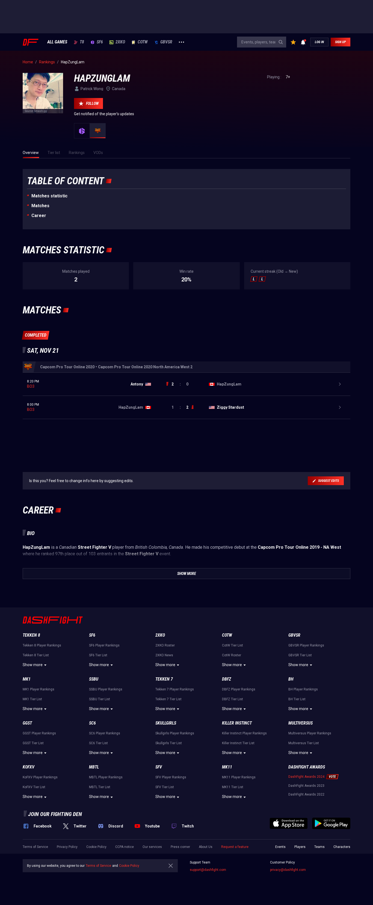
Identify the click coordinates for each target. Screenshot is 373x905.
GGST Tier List (33, 743)
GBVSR (166, 42)
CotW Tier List (232, 645)
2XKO (120, 42)
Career (38, 215)
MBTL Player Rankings (106, 777)
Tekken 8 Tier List (36, 655)
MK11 (227, 767)
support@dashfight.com (208, 870)
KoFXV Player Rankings (40, 777)
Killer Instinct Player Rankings (244, 733)
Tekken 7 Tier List (168, 699)
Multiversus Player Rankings (309, 733)
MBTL (94, 767)
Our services (152, 847)
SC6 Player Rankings (104, 733)
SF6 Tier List (98, 655)
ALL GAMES (57, 42)
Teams (319, 847)
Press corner (180, 847)
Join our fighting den (55, 814)
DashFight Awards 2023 (306, 786)
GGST (27, 723)
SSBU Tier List (99, 699)
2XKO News (164, 655)
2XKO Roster (165, 645)
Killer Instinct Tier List (238, 743)
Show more (33, 665)
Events (280, 847)
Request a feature (234, 847)
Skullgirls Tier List (168, 743)
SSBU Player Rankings (105, 689)
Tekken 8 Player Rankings (42, 645)
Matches (40, 205)
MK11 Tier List (232, 787)
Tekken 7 (164, 679)
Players (300, 847)
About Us (205, 847)
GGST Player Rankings (39, 733)
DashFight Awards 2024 (306, 777)
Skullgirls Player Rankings (174, 733)
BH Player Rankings (303, 689)
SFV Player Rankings (170, 777)
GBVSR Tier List (300, 655)
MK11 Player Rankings (239, 777)
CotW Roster (231, 655)
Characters (341, 847)
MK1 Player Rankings (38, 689)
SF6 (100, 42)
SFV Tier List (164, 787)
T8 (82, 42)
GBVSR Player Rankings (306, 645)
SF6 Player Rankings (104, 645)
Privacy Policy (67, 847)
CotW (143, 42)
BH (291, 679)
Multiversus (300, 723)
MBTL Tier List (99, 787)
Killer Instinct (237, 723)
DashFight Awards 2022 (306, 794)
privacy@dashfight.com (288, 870)
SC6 (92, 723)
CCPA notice (124, 847)
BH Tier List (297, 699)
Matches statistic (49, 195)
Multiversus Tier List (303, 743)
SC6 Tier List (98, 743)
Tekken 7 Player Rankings (174, 689)
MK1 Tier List (32, 699)
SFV (158, 767)
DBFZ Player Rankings (238, 689)
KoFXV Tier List (34, 787)
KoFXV (28, 767)
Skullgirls (165, 723)
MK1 (27, 679)
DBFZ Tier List (232, 699)
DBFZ (226, 679)
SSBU (93, 679)
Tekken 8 (31, 635)
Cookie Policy (96, 847)
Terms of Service (35, 847)
